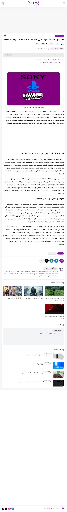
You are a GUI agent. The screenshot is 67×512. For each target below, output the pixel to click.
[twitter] (6, 509)
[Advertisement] (33, 20)
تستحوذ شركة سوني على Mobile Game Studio (48, 60)
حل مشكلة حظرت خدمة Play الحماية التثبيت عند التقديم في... (34, 382)
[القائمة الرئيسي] (64, 4)
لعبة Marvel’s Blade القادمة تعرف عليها (54, 318)
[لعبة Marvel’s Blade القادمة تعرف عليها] (54, 309)
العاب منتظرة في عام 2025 (15, 298)
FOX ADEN (47, 508)
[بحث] (3, 4)
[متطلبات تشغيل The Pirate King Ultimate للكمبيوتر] (58, 374)
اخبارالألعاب (59, 35)
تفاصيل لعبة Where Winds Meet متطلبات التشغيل (55, 300)
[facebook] (12, 509)
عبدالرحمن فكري (55, 48)
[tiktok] (3, 509)
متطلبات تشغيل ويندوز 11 (44, 364)
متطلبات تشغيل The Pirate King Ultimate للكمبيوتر (36, 373)
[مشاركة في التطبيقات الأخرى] (42, 261)
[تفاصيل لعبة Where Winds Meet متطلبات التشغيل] (54, 291)
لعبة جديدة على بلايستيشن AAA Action (50, 62)
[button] (56, 261)
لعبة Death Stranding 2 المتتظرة (34, 298)
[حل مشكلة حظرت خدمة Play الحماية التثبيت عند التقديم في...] (58, 383)
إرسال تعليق (57, 330)
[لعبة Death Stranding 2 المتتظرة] (33, 291)
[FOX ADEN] (33, 4)
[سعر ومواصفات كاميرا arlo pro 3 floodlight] (58, 356)
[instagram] (9, 509)
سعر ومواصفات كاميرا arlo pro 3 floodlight (39, 355)
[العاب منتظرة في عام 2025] (12, 291)
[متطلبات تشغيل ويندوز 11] (58, 365)
